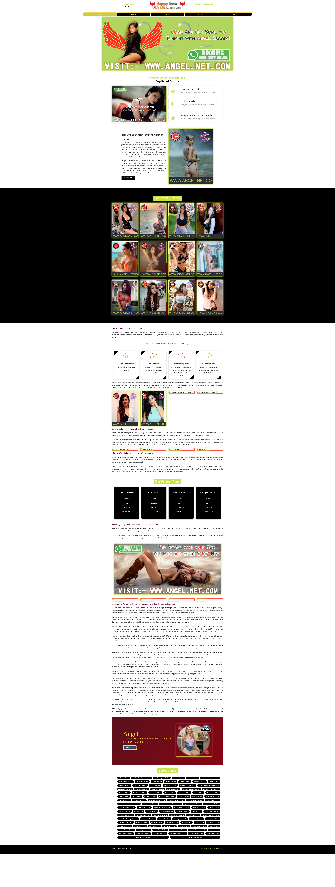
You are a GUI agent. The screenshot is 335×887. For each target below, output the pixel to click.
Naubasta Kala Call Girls (126, 815)
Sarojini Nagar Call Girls (125, 822)
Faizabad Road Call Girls (176, 800)
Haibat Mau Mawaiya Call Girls (128, 819)
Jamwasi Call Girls (178, 778)
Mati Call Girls (138, 811)
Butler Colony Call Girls (212, 796)
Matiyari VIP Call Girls (125, 833)
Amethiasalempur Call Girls (162, 807)
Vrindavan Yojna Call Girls (177, 833)
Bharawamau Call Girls (125, 781)
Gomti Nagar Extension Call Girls (209, 785)
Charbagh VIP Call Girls (178, 830)
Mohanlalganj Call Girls (212, 811)
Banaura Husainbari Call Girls (191, 789)
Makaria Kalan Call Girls (187, 785)
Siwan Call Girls (199, 822)
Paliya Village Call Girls (126, 830)
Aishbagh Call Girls (182, 811)
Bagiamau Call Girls (170, 785)
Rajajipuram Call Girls (148, 819)
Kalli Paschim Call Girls (160, 815)
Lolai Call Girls (214, 830)
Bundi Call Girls (155, 785)
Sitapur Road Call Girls (177, 815)
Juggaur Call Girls (170, 781)
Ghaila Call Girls (170, 793)
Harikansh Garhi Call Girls (167, 796)
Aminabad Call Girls (160, 830)
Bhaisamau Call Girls (157, 789)
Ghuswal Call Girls (164, 819)
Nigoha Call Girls (154, 826)
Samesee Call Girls (184, 793)
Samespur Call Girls (213, 793)
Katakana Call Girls (139, 800)
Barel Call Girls (196, 811)
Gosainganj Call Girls (180, 819)
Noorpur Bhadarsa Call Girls (210, 815)
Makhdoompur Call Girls (181, 807)
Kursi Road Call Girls (169, 826)
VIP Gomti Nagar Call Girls (197, 830)
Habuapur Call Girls (150, 796)
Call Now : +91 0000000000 (205, 5)
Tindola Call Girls (184, 826)
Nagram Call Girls (185, 781)
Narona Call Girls (197, 796)
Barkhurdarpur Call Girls (162, 778)
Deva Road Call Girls (150, 804)
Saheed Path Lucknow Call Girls (129, 804)
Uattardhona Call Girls (199, 826)
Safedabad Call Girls (125, 826)
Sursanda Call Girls (140, 826)
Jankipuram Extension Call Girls (170, 804)
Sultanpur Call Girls (157, 822)
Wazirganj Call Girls (199, 781)
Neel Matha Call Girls (143, 815)
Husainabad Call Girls (173, 789)
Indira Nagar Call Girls (125, 789)
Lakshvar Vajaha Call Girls (126, 807)
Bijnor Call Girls (214, 826)
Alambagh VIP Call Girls (143, 837)
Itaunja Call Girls (152, 811)
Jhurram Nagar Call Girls (195, 800)
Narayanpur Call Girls (196, 833)
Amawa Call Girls (124, 796)
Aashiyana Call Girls (196, 819)
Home (201, 848)
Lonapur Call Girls (155, 793)
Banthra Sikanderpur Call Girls (142, 778)
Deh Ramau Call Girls (139, 793)
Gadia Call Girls (136, 796)
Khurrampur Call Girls (211, 804)
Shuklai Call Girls (187, 822)
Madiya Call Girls (192, 778)
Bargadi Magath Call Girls (157, 800)
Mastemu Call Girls (124, 811)
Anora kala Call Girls (213, 800)
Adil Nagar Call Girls (144, 830)
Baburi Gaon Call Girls (195, 837)
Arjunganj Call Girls (213, 833)
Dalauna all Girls (124, 793)
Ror (222, 848)
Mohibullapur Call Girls (141, 789)
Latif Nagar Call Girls (144, 807)
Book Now (130, 747)
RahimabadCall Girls (213, 822)
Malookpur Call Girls (199, 807)
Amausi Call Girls (214, 807)
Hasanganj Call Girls (160, 833)
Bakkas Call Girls (124, 778)
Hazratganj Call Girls (213, 819)
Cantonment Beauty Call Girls (210, 778)
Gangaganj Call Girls (167, 811)
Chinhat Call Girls (124, 800)
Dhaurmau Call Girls (142, 781)
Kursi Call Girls (198, 793)
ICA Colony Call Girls (172, 822)
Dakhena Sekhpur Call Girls (211, 789)
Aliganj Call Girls (157, 781)
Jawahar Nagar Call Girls (192, 804)
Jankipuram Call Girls (143, 833)
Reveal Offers (128, 177)
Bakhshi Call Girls (124, 785)
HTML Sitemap (208, 848)
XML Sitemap (216, 848)
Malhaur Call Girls (193, 815)
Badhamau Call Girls (142, 822)
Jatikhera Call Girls (183, 796)
